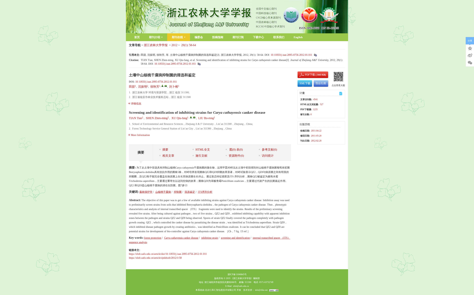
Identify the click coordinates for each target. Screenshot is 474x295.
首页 (137, 37)
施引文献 (201, 155)
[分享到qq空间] (470, 47)
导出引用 (321, 83)
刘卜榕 (173, 86)
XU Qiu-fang (179, 118)
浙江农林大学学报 (156, 45)
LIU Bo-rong (206, 118)
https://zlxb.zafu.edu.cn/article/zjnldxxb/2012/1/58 (155, 257)
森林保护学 (145, 192)
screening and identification (235, 237)
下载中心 (258, 37)
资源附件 (236, 155)
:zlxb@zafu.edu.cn (241, 286)
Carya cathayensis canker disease (181, 237)
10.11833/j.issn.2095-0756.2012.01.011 (291, 55)
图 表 (236, 149)
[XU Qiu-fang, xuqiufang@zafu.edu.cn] (191, 117)
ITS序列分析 (205, 192)
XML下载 (304, 83)
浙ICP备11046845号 (237, 274)
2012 (174, 45)
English (298, 37)
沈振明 (142, 86)
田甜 (132, 86)
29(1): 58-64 (188, 45)
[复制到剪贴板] (315, 55)
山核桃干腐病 (163, 192)
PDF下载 (307, 74)
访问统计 (268, 155)
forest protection (152, 237)
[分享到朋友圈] (470, 62)
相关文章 (168, 155)
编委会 (199, 37)
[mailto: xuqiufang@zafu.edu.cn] (194, 117)
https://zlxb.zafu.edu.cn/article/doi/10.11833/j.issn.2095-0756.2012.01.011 (168, 254)
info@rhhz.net (261, 290)
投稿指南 (217, 37)
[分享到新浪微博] (470, 55)
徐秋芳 (154, 86)
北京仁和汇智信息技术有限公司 (220, 290)
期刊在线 (177, 37)
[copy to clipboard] (199, 63)
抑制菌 (178, 192)
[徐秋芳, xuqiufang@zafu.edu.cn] (162, 86)
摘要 (165, 149)
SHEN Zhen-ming (157, 118)
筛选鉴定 (190, 192)
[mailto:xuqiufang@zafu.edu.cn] (165, 86)
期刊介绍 (154, 37)
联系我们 (278, 37)
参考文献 (269, 149)
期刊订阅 (238, 37)
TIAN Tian (135, 118)
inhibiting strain (209, 237)
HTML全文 (203, 149)
